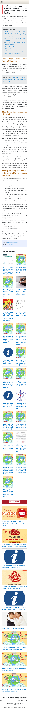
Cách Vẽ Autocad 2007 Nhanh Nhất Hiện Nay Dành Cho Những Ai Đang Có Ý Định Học (15, 34)
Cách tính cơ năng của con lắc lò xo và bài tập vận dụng (8, 447)
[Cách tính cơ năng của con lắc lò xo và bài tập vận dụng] (8, 437)
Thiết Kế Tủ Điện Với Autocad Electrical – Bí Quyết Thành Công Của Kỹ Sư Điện (14, 79)
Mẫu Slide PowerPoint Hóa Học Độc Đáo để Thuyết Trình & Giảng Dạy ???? (8, 270)
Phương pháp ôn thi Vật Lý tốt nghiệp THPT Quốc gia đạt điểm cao (8, 339)
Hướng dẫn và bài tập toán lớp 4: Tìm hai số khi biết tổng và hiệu (8, 427)
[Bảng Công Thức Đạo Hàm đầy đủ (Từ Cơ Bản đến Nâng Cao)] (21, 373)
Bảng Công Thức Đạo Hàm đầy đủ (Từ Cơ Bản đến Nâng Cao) (21, 383)
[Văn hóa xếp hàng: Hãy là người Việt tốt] (8, 352)
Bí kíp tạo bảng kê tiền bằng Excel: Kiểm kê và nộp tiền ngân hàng (21, 470)
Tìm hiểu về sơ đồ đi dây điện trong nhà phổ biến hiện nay (21, 270)
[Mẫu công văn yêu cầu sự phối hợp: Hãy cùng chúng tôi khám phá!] (21, 437)
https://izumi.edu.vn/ (12, 242)
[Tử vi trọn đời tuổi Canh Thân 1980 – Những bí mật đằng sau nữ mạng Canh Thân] (14, 638)
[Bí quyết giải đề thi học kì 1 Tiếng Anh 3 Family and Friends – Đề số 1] (8, 282)
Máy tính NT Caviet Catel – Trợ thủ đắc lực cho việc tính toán (21, 362)
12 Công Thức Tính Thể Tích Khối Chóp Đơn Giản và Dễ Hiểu (21, 315)
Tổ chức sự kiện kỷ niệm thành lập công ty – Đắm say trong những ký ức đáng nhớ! (21, 340)
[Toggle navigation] (1, 2)
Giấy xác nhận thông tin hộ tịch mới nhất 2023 (8, 405)
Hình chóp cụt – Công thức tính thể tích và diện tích (21, 406)
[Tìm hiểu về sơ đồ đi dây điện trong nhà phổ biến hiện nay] (21, 260)
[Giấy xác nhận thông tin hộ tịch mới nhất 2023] (8, 396)
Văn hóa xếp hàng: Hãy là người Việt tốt (8, 361)
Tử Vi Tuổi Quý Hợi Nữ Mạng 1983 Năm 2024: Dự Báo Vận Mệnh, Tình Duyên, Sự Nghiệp (13, 523)
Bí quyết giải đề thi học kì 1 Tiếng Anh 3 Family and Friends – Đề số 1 (8, 293)
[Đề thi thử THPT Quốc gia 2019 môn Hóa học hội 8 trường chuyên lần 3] (8, 460)
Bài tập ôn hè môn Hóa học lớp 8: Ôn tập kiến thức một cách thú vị (8, 493)
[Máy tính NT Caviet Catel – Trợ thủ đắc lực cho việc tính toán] (21, 352)
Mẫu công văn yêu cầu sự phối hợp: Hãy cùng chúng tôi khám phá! (21, 448)
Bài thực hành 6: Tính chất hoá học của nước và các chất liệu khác (21, 427)
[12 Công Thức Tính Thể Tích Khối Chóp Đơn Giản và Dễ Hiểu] (21, 304)
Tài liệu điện (12, 245)
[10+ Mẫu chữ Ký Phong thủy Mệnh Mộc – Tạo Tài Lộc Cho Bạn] (21, 282)
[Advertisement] (14, 715)
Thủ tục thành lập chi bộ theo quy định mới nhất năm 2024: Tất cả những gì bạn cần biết (8, 316)
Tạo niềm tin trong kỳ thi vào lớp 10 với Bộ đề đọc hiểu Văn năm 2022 (8, 384)
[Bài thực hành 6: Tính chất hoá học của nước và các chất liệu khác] (21, 416)
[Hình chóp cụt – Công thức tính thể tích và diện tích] (21, 396)
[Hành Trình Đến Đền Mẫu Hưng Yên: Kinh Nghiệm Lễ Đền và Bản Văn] (14, 680)
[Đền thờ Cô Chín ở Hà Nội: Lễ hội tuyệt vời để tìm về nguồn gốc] (14, 659)
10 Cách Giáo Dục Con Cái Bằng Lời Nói (13, 628)
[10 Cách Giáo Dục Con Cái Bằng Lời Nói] (14, 619)
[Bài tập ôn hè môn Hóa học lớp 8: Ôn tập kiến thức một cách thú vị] (8, 482)
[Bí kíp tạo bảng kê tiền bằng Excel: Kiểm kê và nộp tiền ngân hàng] (21, 460)
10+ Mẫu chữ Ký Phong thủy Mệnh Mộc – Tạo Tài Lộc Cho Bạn (21, 292)
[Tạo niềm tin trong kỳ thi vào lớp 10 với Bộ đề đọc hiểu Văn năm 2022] (8, 373)
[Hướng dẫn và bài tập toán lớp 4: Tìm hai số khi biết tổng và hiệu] (8, 416)
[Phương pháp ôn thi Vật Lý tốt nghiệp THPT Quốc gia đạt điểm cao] (8, 328)
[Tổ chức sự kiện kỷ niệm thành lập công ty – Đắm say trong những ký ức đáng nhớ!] (21, 328)
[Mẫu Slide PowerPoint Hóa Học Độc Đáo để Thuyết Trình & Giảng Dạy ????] (8, 260)
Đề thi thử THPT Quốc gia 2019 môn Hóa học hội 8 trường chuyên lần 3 (8, 470)
